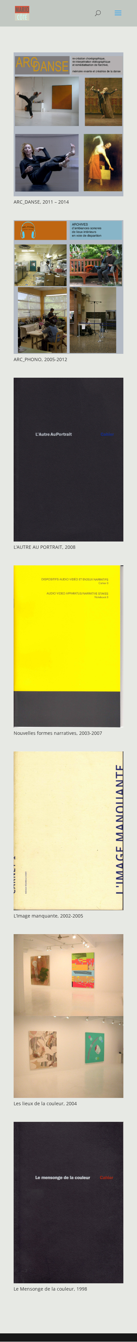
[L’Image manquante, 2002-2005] (68, 830)
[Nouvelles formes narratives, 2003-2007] (68, 646)
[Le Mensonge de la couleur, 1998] (68, 1202)
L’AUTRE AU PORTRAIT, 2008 (44, 547)
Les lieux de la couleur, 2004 (45, 1103)
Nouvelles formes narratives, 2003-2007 (58, 733)
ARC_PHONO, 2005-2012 (40, 359)
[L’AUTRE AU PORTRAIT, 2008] (68, 460)
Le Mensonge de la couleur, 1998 (50, 1289)
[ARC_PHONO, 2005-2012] (68, 286)
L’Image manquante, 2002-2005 (48, 916)
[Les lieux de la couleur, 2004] (68, 1016)
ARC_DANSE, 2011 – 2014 (41, 202)
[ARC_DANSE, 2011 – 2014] (68, 124)
